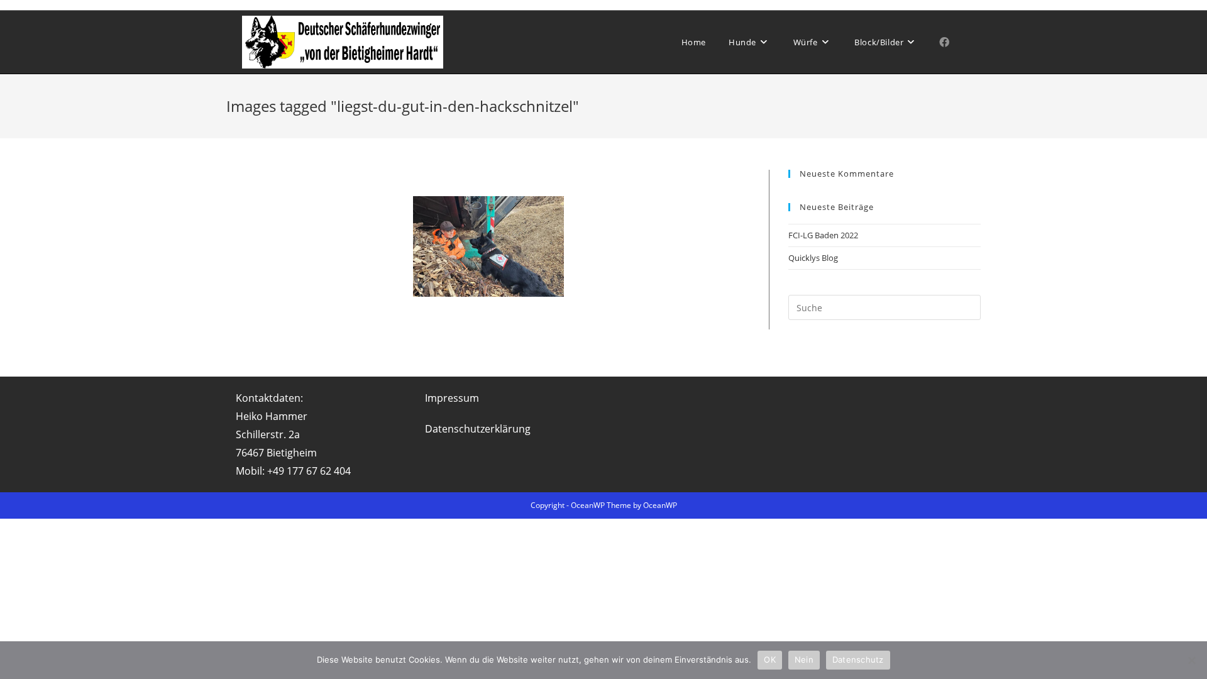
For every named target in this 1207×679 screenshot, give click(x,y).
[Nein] (1191, 660)
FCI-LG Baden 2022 (823, 235)
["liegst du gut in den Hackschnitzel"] (488, 246)
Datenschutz (858, 659)
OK (770, 659)
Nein (804, 659)
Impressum (452, 398)
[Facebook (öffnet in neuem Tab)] (944, 42)
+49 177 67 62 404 (309, 471)
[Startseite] (977, 106)
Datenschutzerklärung (478, 429)
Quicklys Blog (813, 257)
